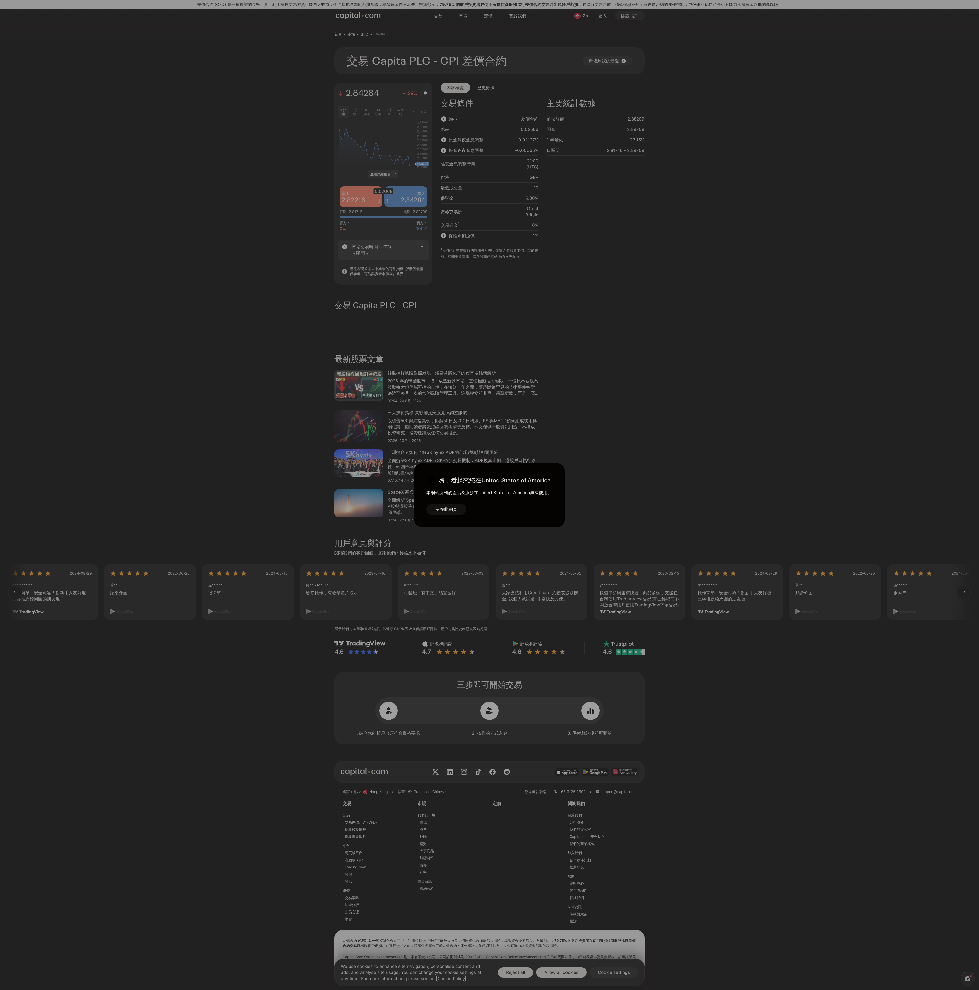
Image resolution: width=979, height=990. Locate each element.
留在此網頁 (446, 509)
